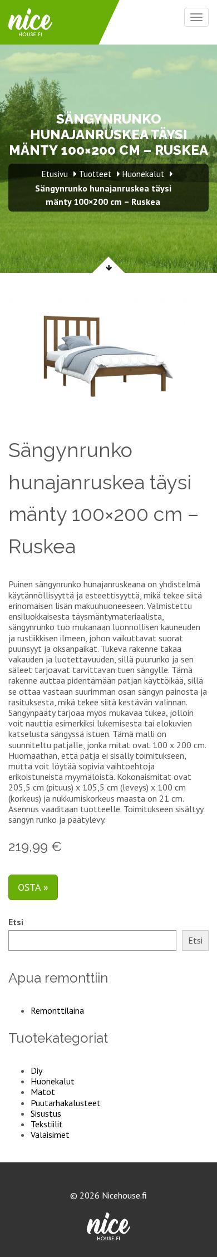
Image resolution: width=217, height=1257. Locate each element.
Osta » (33, 887)
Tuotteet (95, 174)
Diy (36, 1070)
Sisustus (46, 1113)
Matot (43, 1091)
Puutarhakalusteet (66, 1102)
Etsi (15, 922)
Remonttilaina (57, 1010)
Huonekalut (53, 1081)
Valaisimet (50, 1134)
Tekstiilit (47, 1124)
